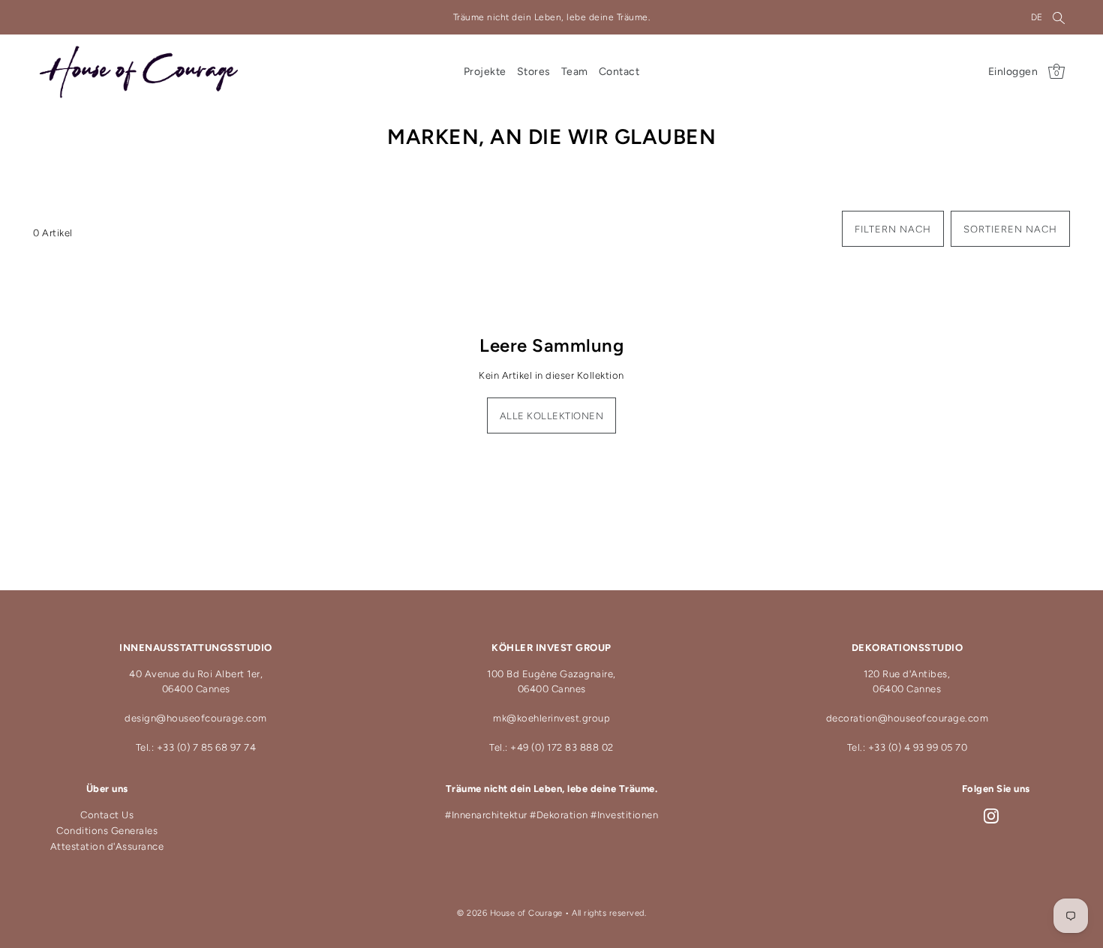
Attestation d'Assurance (107, 846)
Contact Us (107, 815)
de (1037, 17)
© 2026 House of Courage (510, 913)
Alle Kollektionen (552, 416)
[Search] (1058, 17)
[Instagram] (991, 816)
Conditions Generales (107, 830)
